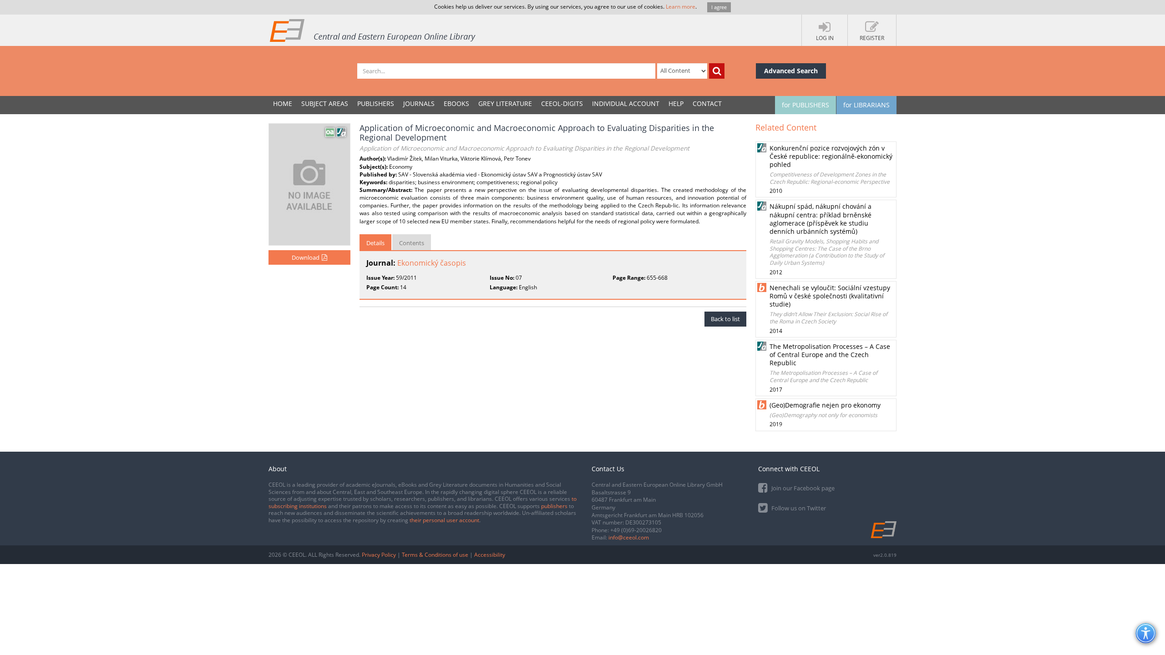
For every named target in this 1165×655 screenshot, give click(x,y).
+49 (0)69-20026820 (636, 530)
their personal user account (444, 520)
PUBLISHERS (375, 103)
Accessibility (489, 555)
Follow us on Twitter (798, 508)
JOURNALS (419, 103)
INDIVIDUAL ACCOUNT (625, 103)
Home (282, 103)
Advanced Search (791, 70)
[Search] (716, 71)
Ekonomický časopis (431, 263)
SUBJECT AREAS (324, 103)
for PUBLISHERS (805, 105)
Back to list (725, 319)
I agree (719, 7)
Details (375, 243)
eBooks (456, 103)
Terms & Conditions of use (435, 555)
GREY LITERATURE (505, 103)
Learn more (680, 6)
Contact (707, 103)
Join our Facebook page (802, 488)
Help (676, 103)
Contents (411, 243)
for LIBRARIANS (866, 105)
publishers (554, 506)
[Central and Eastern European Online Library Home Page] (373, 30)
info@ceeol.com (628, 537)
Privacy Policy (379, 555)
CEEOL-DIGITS (562, 103)
